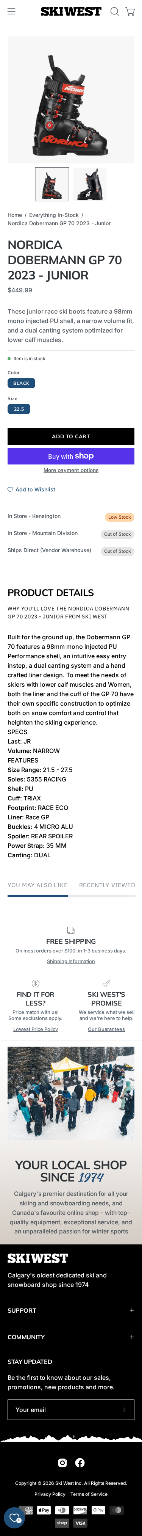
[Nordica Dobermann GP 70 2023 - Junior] (52, 184)
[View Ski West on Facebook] (80, 1463)
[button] (114, 11)
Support (22, 1310)
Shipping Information (71, 961)
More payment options (71, 470)
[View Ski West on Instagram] (62, 1463)
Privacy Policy (50, 1494)
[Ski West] (71, 11)
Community (26, 1337)
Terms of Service (89, 1494)
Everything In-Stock (54, 215)
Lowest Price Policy (35, 1029)
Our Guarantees (106, 1029)
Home (15, 215)
